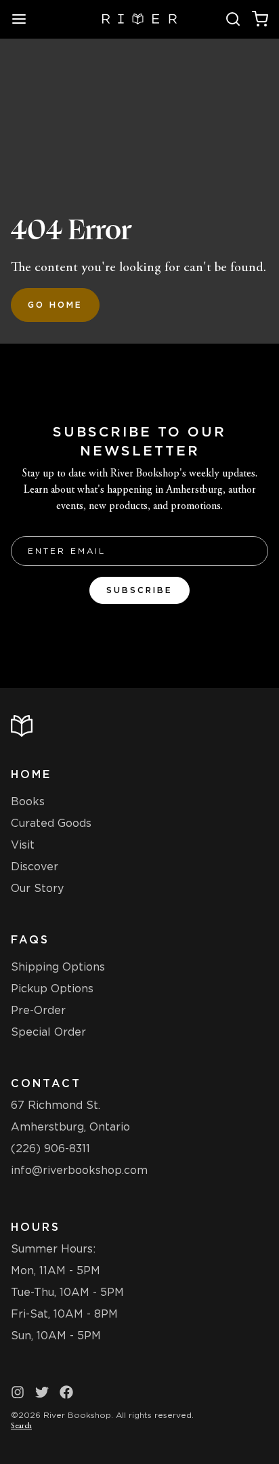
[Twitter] (42, 1392)
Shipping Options (58, 966)
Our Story (37, 888)
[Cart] (260, 19)
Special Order (48, 1031)
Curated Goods (51, 823)
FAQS (30, 939)
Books (28, 801)
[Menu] (24, 19)
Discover (34, 866)
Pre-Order (38, 1010)
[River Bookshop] (139, 19)
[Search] (233, 19)
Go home (55, 305)
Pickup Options (52, 988)
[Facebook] (66, 1392)
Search (21, 1426)
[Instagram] (17, 1392)
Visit (23, 844)
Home (31, 774)
